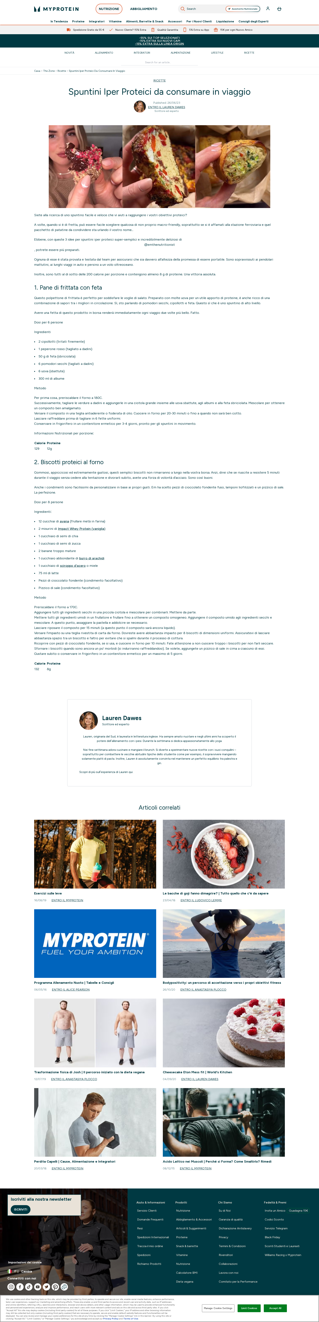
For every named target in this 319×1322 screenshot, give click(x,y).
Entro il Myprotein (67, 900)
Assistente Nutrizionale (245, 9)
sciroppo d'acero (73, 566)
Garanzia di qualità (231, 1219)
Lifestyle (217, 52)
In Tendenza (59, 21)
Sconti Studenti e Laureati (282, 1246)
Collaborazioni (228, 1263)
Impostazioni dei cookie (25, 1262)
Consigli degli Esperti (253, 21)
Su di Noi (225, 1210)
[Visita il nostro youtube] (37, 1287)
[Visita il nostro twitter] (46, 1287)
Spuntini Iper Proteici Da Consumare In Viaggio (97, 70)
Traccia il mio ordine (150, 1246)
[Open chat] (64, 1287)
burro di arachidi (91, 558)
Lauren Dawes (121, 718)
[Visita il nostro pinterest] (55, 1287)
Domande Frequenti (150, 1219)
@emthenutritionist (159, 244)
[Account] (268, 8)
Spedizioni (143, 1255)
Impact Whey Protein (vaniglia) (81, 529)
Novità (69, 52)
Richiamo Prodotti (149, 1263)
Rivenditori (226, 1255)
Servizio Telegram (276, 1228)
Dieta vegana (184, 1281)
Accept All (275, 1308)
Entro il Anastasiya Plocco (203, 989)
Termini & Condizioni (232, 1246)
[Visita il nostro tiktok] (28, 1287)
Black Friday (272, 1237)
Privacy (223, 1237)
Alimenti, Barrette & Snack (145, 21)
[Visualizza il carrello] (279, 9)
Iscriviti (20, 1209)
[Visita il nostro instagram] (11, 1287)
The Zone (49, 70)
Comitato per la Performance (238, 1281)
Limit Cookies (249, 1308)
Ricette (249, 52)
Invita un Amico (286, 1210)
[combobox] (219, 8)
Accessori (175, 21)
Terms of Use (130, 1318)
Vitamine (115, 21)
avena (64, 521)
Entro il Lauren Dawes (166, 107)
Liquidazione (225, 21)
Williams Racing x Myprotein (283, 1255)
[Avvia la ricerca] (182, 8)
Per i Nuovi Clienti (199, 21)
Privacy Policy (111, 1318)
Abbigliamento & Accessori (194, 1219)
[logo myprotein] (56, 9)
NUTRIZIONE (109, 9)
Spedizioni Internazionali (153, 1237)
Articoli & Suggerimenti (191, 1228)
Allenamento (104, 52)
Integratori (96, 21)
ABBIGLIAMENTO (143, 9)
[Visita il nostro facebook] (20, 1287)
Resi (140, 1228)
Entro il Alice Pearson (71, 989)
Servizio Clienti (147, 1210)
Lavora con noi (228, 1272)
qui (131, 772)
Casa (37, 70)
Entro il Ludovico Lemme (201, 900)
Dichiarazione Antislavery (235, 1228)
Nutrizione (183, 1210)
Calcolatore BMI (187, 1272)
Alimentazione (181, 52)
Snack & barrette (187, 1246)
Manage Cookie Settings (218, 1308)
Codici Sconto (274, 1219)
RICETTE (159, 80)
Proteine (78, 21)
